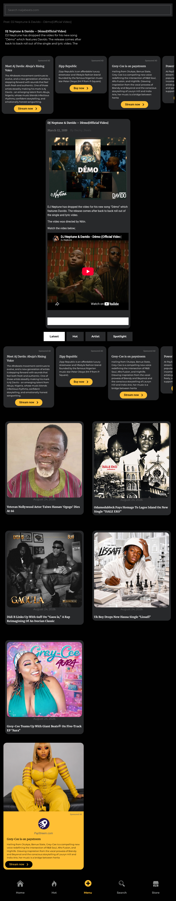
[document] (88, 450)
